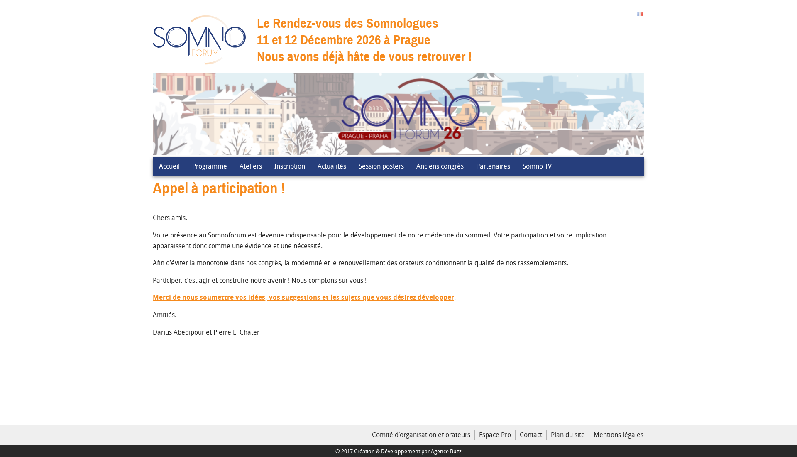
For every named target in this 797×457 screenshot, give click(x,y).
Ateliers (251, 166)
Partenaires (493, 166)
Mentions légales (618, 434)
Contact (531, 434)
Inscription (289, 166)
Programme (209, 166)
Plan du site (568, 434)
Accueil (169, 166)
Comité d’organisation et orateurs (421, 434)
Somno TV (537, 166)
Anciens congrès (440, 166)
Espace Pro (495, 434)
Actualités (332, 166)
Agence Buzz (446, 451)
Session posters (381, 166)
